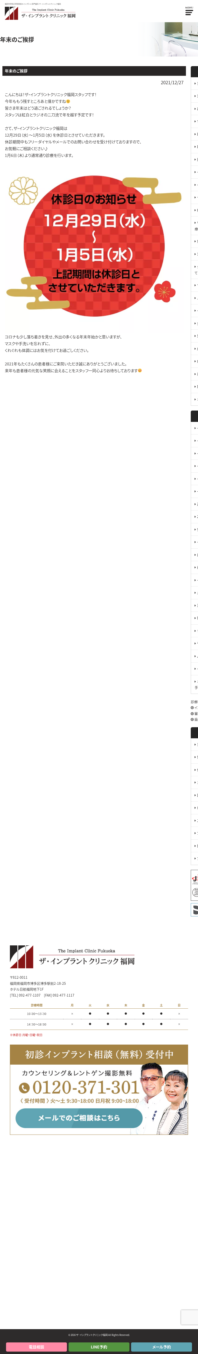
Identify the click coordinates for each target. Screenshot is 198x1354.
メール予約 (161, 1347)
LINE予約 (99, 1347)
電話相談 (36, 1347)
